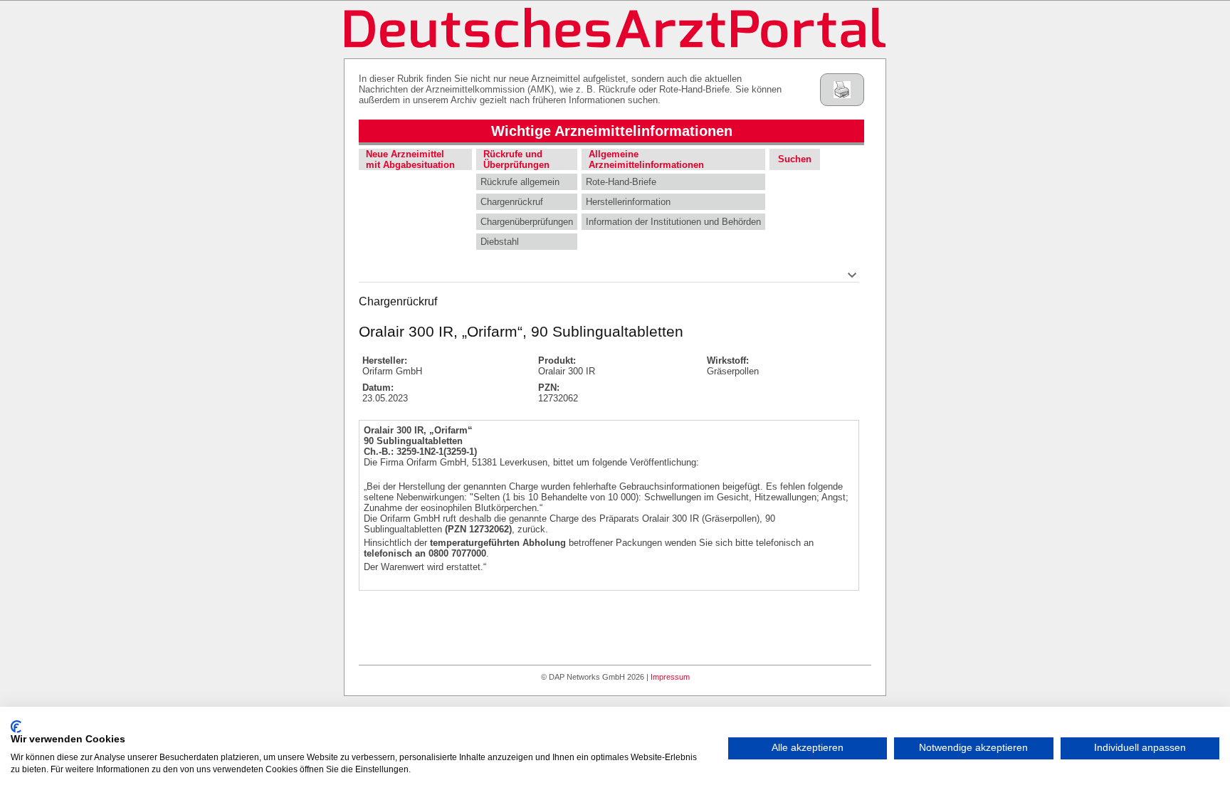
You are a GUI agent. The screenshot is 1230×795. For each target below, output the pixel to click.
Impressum (670, 677)
